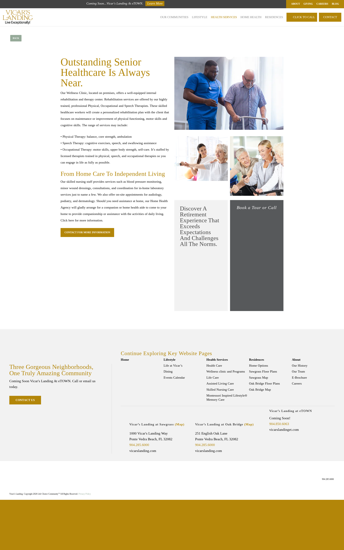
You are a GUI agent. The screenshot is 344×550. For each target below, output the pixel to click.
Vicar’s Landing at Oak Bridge (224, 424)
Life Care (212, 377)
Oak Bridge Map (260, 389)
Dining (168, 371)
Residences (256, 359)
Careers (297, 383)
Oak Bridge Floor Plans (264, 383)
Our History (299, 365)
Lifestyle (169, 359)
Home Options (258, 365)
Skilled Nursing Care (220, 389)
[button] (16, 38)
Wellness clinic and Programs (225, 371)
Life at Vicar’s (173, 365)
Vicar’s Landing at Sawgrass (156, 424)
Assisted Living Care (220, 383)
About (296, 359)
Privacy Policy (84, 494)
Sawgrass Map (258, 377)
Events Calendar (174, 377)
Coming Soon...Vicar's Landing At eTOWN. (114, 3)
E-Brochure (299, 377)
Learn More (155, 3)
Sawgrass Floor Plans (263, 371)
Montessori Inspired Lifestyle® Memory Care (226, 397)
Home (125, 359)
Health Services (217, 359)
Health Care (214, 365)
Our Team (298, 371)
